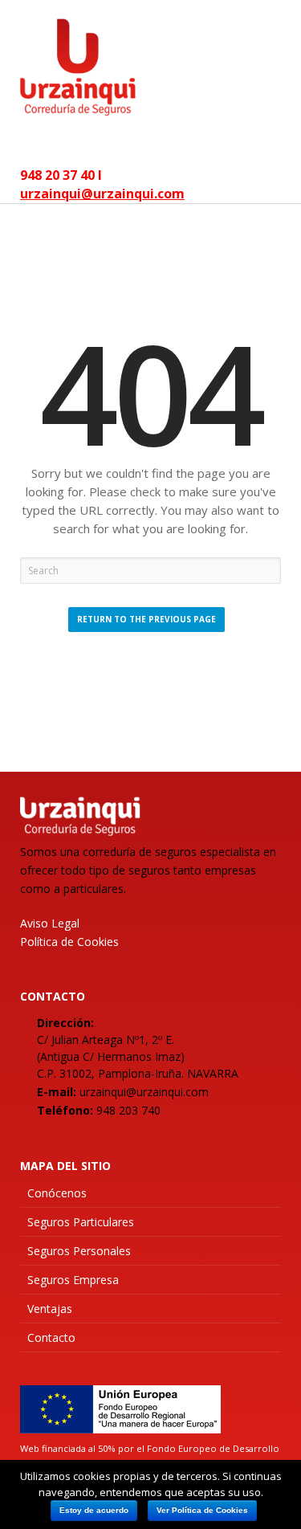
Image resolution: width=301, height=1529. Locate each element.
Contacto (51, 1337)
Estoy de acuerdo (93, 1510)
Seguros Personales (79, 1250)
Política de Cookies (69, 941)
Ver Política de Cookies (202, 1510)
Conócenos (57, 1193)
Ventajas (49, 1308)
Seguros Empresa (73, 1279)
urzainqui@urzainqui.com (102, 193)
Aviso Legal (49, 923)
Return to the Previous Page (146, 619)
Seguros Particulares (80, 1221)
